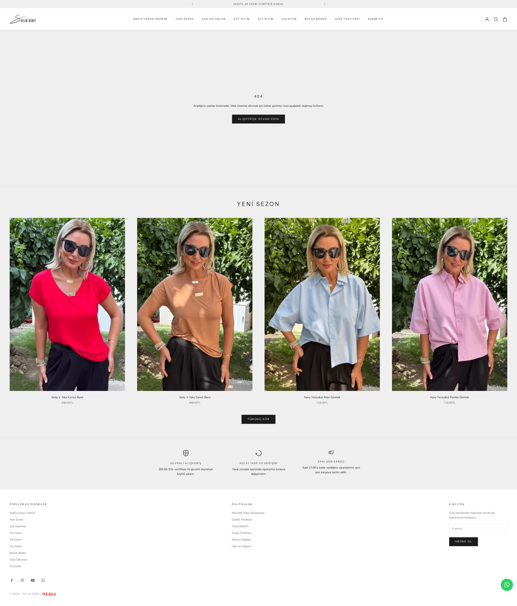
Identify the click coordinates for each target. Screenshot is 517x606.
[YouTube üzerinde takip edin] (33, 580)
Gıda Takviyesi (347, 19)
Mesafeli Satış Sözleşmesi (248, 513)
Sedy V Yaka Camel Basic (195, 397)
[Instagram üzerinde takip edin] (22, 580)
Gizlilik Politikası (242, 520)
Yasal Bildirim (240, 526)
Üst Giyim (242, 19)
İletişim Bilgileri (241, 540)
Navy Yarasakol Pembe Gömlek (449, 397)
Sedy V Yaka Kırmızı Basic (67, 397)
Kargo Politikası (241, 533)
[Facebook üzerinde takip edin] (12, 580)
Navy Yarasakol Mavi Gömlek (322, 397)
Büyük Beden (316, 19)
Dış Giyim (289, 19)
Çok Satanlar (214, 19)
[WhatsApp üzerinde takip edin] (43, 580)
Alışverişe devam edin (258, 119)
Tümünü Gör (258, 419)
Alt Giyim (265, 19)
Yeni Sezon (184, 19)
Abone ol (463, 541)
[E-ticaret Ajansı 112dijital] (49, 594)
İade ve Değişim (242, 546)
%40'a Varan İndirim (150, 19)
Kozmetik (376, 19)
